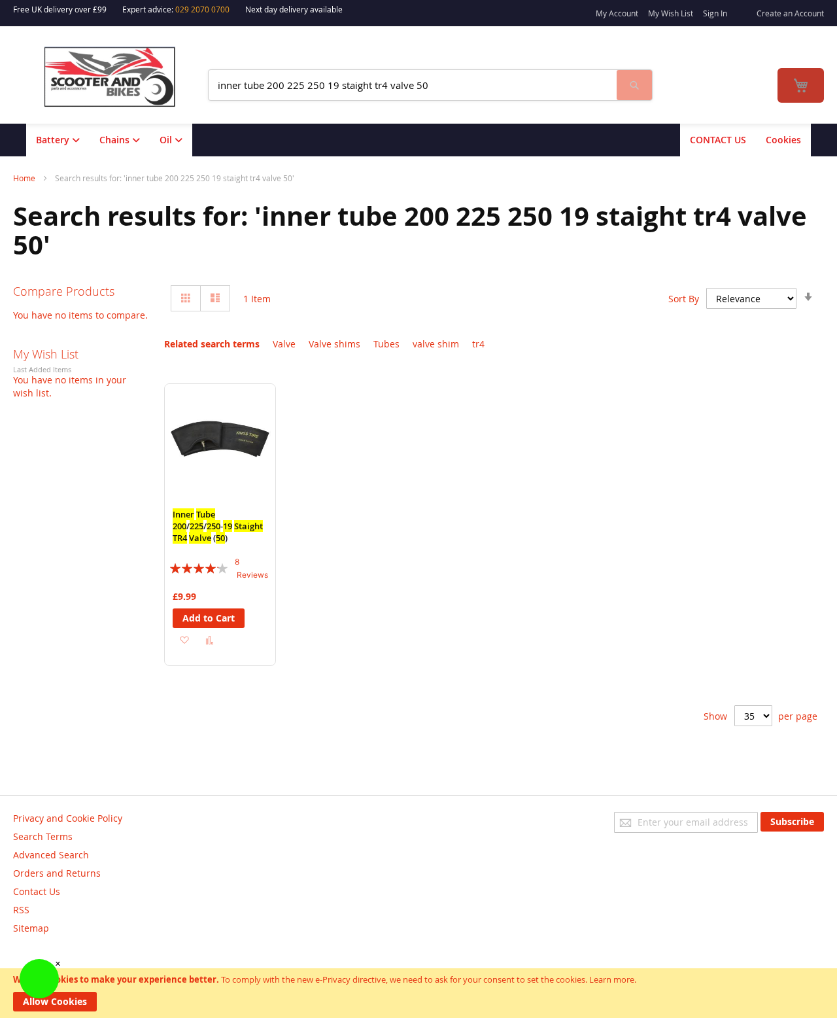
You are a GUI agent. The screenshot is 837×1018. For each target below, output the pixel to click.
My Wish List (670, 13)
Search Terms (43, 836)
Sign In (715, 13)
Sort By (683, 298)
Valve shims (334, 344)
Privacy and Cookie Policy (67, 818)
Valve (284, 344)
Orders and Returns (57, 873)
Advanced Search (51, 855)
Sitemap (31, 928)
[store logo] (118, 76)
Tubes (386, 344)
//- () (218, 526)
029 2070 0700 (202, 9)
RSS (21, 910)
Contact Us (36, 891)
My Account (617, 13)
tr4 (478, 344)
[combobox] (413, 85)
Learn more (611, 979)
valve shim (436, 344)
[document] (418, 993)
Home (25, 178)
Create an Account (790, 13)
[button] (184, 639)
